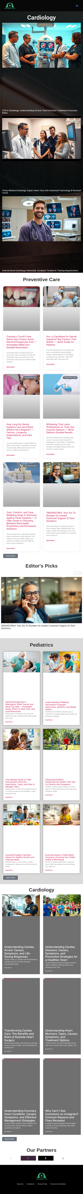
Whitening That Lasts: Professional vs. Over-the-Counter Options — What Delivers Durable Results (60, 428)
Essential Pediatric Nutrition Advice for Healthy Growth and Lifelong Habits (19, 857)
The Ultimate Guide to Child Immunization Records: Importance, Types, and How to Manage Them (20, 783)
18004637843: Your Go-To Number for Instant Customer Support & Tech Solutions (61, 516)
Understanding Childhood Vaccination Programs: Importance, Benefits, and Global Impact (60, 705)
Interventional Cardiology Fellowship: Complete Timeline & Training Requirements (40, 270)
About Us (20, 1184)
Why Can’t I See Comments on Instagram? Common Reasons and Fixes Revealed (61, 1115)
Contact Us (30, 1184)
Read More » (10, 367)
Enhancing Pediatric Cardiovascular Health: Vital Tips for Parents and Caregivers (60, 782)
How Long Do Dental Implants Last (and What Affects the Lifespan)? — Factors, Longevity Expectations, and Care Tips (20, 431)
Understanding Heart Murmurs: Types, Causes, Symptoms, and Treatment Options (61, 1035)
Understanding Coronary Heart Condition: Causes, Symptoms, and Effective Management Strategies (20, 1115)
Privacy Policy (42, 1184)
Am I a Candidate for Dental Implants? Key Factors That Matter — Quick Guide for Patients (61, 340)
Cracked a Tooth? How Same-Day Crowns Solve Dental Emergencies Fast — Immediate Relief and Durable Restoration (21, 342)
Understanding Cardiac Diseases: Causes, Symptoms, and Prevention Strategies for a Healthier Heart (61, 953)
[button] (77, 5)
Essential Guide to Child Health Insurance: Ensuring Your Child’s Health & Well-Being (60, 857)
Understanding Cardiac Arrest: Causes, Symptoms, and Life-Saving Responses (19, 951)
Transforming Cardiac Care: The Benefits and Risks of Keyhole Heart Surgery (19, 1035)
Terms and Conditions (58, 1184)
